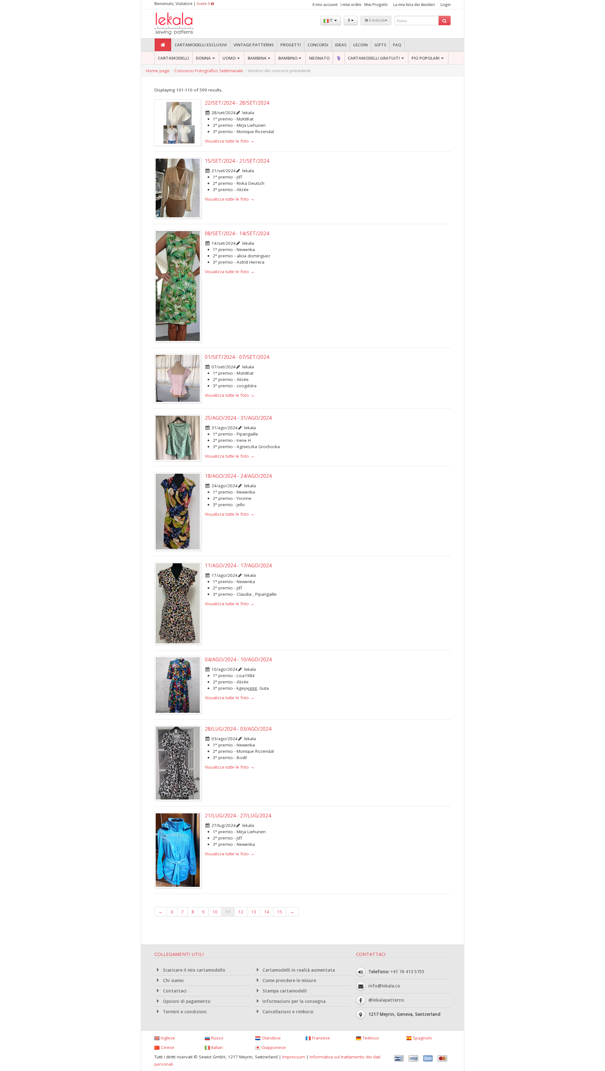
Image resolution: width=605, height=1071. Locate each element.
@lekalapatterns (386, 1000)
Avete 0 (204, 3)
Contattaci (174, 991)
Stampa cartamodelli (284, 991)
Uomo (229, 58)
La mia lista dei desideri (414, 4)
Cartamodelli (173, 58)
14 (266, 912)
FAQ (397, 45)
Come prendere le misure (288, 980)
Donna (203, 58)
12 (240, 912)
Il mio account (325, 4)
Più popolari (426, 58)
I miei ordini (351, 4)
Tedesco (370, 1038)
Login (446, 4)
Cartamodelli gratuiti (374, 58)
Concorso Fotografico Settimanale (208, 70)
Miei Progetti (376, 4)
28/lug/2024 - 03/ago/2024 (238, 728)
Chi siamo (173, 980)
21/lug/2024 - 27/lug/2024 (238, 815)
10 (214, 912)
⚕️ (338, 58)
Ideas (341, 45)
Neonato (319, 58)
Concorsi (318, 45)
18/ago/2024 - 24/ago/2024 (238, 475)
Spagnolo (422, 1038)
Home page (158, 70)
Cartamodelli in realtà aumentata (298, 970)
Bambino (287, 58)
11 (227, 912)
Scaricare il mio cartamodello (193, 970)
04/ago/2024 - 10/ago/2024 (238, 659)
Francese (320, 1038)
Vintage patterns (253, 45)
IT (331, 20)
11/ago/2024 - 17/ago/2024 (238, 565)
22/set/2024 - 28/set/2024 (237, 102)
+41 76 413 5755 (407, 971)
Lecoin (360, 45)
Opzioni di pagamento (186, 1001)
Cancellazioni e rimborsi (287, 1012)
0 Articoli (376, 20)
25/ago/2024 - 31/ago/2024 (238, 417)
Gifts (380, 45)
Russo (216, 1038)
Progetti (290, 45)
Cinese (166, 1047)
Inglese (167, 1038)
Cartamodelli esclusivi (201, 45)
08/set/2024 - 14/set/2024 (237, 233)
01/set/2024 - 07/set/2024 (237, 357)
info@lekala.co (384, 986)
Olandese (270, 1038)
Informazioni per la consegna (293, 1001)
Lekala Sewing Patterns (185, 24)
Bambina (257, 58)
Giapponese (273, 1047)
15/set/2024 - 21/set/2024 (237, 160)
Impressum (293, 1057)
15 (279, 912)
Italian (216, 1047)
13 (253, 912)
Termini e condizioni (184, 1012)
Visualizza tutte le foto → (230, 141)
